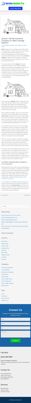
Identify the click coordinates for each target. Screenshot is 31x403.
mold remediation (6, 269)
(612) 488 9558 (6, 357)
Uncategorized (5, 274)
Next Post (27, 195)
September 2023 (5, 254)
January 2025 (5, 245)
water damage (18, 45)
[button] (29, 3)
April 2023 (4, 259)
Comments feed (5, 298)
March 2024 (4, 252)
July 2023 (4, 257)
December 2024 (5, 248)
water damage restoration (8, 45)
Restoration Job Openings (7, 272)
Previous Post (4, 195)
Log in (3, 293)
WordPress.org (5, 300)
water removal (5, 285)
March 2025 (4, 241)
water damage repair (6, 281)
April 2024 (4, 250)
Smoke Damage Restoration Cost (9, 217)
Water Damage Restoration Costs (9, 219)
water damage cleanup (7, 278)
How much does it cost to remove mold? (11, 215)
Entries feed (4, 296)
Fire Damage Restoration (7, 267)
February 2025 (5, 243)
